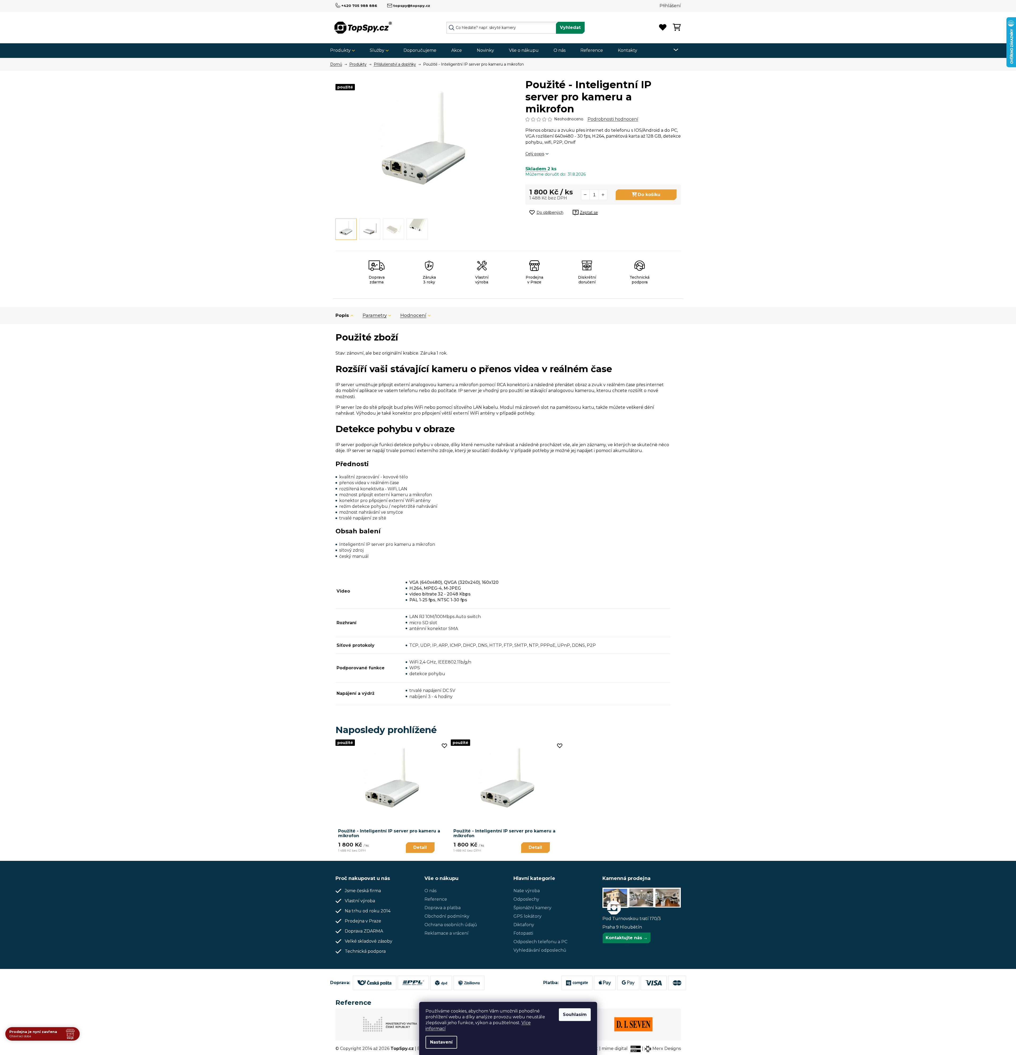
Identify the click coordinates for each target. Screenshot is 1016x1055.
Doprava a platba (442, 907)
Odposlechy (526, 899)
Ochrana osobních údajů (450, 924)
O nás (430, 890)
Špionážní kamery (532, 907)
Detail (420, 847)
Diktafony (523, 924)
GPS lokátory (527, 916)
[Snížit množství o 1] (585, 195)
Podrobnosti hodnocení (613, 119)
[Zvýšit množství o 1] (603, 195)
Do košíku (649, 194)
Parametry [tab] (375, 315)
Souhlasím (575, 1014)
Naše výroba (526, 890)
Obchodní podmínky (446, 916)
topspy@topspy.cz (411, 5)
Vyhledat (570, 27)
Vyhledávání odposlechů (539, 950)
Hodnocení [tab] (413, 315)
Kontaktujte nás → (627, 937)
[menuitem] (344, 50)
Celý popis (534, 153)
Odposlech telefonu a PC (540, 941)
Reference (435, 899)
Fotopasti (523, 933)
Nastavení (441, 1042)
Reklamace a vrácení (446, 933)
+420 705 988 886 (359, 5)
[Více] (672, 50)
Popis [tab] (342, 315)
